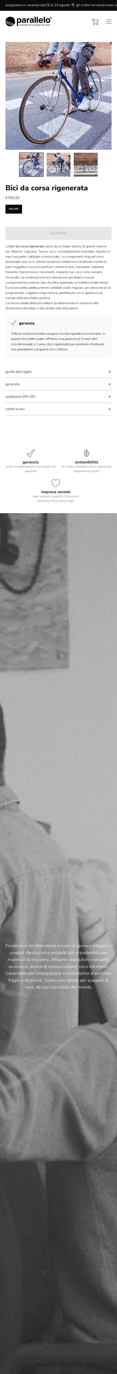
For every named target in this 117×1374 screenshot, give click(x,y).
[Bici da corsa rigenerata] (31, 164)
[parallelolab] (28, 21)
